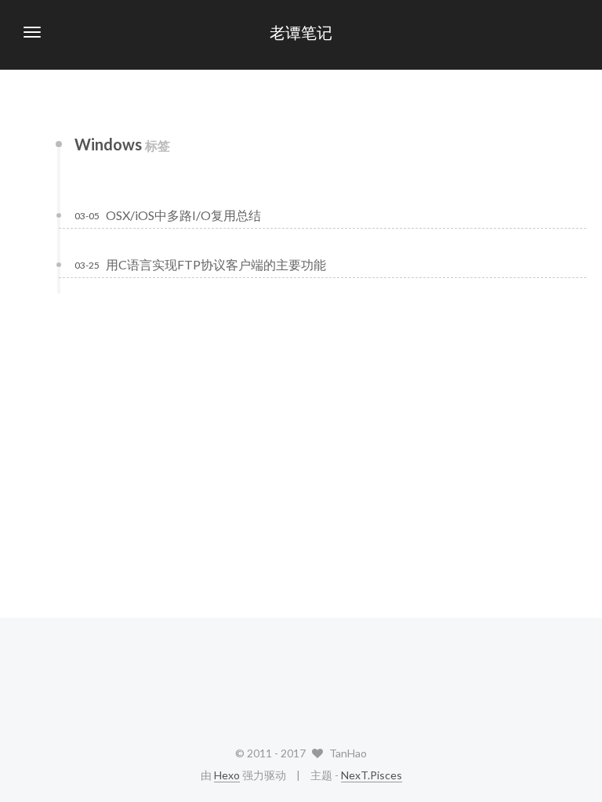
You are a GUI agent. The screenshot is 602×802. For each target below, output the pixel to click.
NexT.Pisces (371, 775)
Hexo (227, 775)
